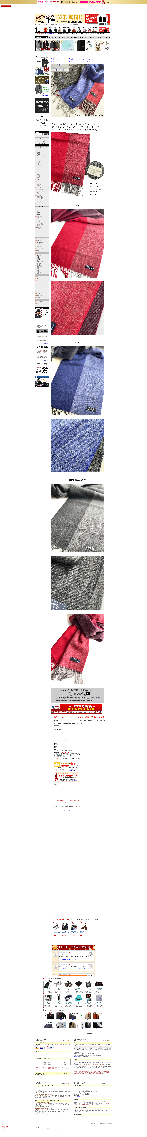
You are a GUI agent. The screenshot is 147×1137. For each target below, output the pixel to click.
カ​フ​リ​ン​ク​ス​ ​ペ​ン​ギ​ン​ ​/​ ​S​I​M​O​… (56, 932)
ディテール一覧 (39, 216)
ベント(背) (38, 177)
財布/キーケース (39, 289)
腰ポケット (38, 175)
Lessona (38, 267)
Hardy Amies (39, 263)
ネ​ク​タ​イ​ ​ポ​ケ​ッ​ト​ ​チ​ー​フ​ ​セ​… (65, 932)
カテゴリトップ (54, 58)
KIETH (87, 61)
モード (61, 1019)
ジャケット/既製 (39, 301)
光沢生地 (38, 154)
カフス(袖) (38, 176)
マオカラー (98, 1019)
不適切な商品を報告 (75, 806)
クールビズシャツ (40, 224)
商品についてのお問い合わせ (61, 806)
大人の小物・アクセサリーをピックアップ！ (61, 811)
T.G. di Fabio (39, 272)
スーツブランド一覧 (39, 254)
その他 (38, 168)
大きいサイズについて (40, 203)
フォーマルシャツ (40, 223)
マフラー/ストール (39, 291)
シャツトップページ (39, 208)
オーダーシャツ (61, 1028)
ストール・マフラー (93, 61)
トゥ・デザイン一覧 (39, 242)
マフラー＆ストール (89, 58)
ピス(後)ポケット (39, 184)
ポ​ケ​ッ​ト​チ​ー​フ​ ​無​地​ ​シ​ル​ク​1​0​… (74, 932)
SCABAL (38, 271)
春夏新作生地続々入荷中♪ (40, 93)
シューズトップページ (40, 238)
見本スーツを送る (40, 198)
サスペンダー (38, 280)
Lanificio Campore (39, 266)
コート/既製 (38, 303)
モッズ (73, 1019)
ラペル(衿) (38, 173)
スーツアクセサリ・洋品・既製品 (66, 58)
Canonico (38, 257)
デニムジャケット (86, 1028)
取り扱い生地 (38, 147)
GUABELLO (39, 262)
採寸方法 (37, 250)
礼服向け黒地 (39, 153)
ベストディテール (39, 187)
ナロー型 (38, 162)
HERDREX (38, 264)
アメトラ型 (38, 164)
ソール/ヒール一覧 (39, 248)
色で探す (38, 213)
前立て (38, 218)
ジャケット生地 (39, 158)
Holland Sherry (39, 265)
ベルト (37, 278)
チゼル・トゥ (39, 244)
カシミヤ (101, 58)
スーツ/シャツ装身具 (39, 282)
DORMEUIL (39, 259)
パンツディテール (39, 179)
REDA (38, 270)
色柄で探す (38, 151)
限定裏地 (38, 192)
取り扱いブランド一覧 (80, 61)
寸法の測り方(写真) (39, 201)
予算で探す (38, 148)
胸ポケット (38, 174)
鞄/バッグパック (39, 293)
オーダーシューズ (98, 1028)
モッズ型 (38, 161)
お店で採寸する (39, 231)
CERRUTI (38, 258)
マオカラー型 (39, 165)
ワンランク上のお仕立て (40, 191)
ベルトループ (39, 180)
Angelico (38, 256)
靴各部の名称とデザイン (40, 240)
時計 (37, 284)
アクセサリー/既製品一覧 (40, 305)
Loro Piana (38, 268)
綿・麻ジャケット (73, 1028)
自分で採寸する (39, 196)
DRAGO (38, 260)
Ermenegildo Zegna (40, 261)
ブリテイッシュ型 (40, 163)
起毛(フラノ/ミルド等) (40, 155)
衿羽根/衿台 (39, 217)
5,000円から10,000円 (85, 59)
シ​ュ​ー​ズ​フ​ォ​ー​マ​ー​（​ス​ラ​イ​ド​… (83, 932)
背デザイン (38, 222)
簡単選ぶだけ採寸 (40, 197)
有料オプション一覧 (39, 189)
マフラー (96, 58)
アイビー (86, 1019)
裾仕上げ (38, 185)
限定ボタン (38, 193)
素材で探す (38, 152)
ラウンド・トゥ (39, 243)
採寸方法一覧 (38, 195)
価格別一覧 (38, 297)
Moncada (38, 269)
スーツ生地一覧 (49, 1028)
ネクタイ (37, 276)
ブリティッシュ (49, 1019)
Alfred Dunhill (39, 255)
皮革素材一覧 (38, 246)
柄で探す (38, 214)
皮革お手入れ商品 (39, 295)
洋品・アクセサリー (79, 58)
